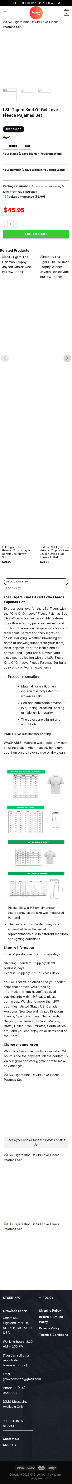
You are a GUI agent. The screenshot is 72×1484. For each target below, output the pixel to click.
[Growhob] (36, 13)
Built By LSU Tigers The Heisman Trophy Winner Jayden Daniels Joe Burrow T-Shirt (54, 552)
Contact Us (11, 1439)
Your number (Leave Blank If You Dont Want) (34, 169)
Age (6, 137)
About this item (17, 581)
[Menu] (5, 12)
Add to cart (35, 234)
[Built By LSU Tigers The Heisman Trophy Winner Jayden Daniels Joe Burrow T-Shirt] (55, 398)
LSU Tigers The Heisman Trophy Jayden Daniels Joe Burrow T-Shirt (17, 552)
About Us (9, 1445)
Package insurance (16, 186)
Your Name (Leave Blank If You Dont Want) (32, 153)
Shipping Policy (50, 1310)
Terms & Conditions (53, 1335)
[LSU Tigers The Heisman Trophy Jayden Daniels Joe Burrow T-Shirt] (17, 398)
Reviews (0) (13, 588)
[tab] (36, 581)
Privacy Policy (49, 1328)
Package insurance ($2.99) (26, 196)
